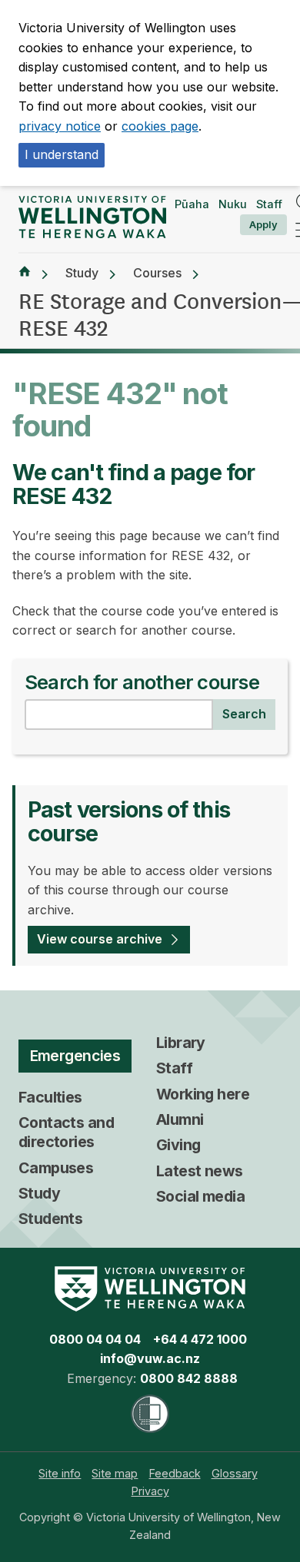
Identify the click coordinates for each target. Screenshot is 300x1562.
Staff (269, 204)
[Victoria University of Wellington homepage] (92, 217)
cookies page (160, 126)
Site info (59, 1473)
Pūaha (192, 204)
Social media (200, 1196)
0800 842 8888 (189, 1378)
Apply (263, 224)
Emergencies (75, 1055)
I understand (61, 154)
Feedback (175, 1473)
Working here (202, 1094)
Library (180, 1042)
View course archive (99, 939)
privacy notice (59, 126)
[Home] (24, 274)
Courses (157, 272)
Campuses (55, 1168)
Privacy (150, 1490)
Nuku (232, 204)
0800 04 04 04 (95, 1339)
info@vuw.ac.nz (150, 1358)
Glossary (235, 1473)
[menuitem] (59, 1473)
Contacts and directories (66, 1132)
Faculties (50, 1097)
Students (50, 1218)
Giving (178, 1145)
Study (81, 272)
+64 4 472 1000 (200, 1339)
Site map (115, 1473)
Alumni (180, 1119)
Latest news (199, 1171)
